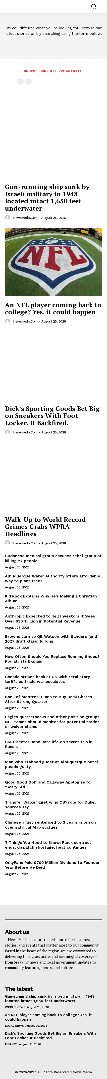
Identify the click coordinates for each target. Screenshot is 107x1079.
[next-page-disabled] (28, 81)
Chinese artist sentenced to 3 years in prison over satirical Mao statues (50, 824)
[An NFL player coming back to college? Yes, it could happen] (53, 262)
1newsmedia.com (24, 218)
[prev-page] (20, 81)
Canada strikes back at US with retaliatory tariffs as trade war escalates (47, 679)
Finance (11, 1044)
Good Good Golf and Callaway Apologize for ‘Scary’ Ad (48, 784)
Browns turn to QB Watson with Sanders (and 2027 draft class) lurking (51, 639)
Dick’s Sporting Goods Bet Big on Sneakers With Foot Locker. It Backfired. (52, 415)
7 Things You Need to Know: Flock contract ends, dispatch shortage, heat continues (48, 845)
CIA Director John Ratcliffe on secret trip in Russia (49, 744)
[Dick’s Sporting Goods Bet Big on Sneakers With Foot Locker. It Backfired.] (53, 366)
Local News (14, 1025)
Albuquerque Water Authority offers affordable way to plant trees (52, 578)
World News (15, 1007)
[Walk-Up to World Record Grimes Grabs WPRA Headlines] (53, 476)
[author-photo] (8, 217)
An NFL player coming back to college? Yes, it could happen (53, 308)
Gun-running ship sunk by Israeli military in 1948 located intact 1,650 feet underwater (47, 197)
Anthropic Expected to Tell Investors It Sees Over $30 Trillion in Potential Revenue (50, 618)
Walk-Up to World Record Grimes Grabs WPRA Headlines (45, 526)
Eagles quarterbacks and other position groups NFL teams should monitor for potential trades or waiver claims (52, 721)
